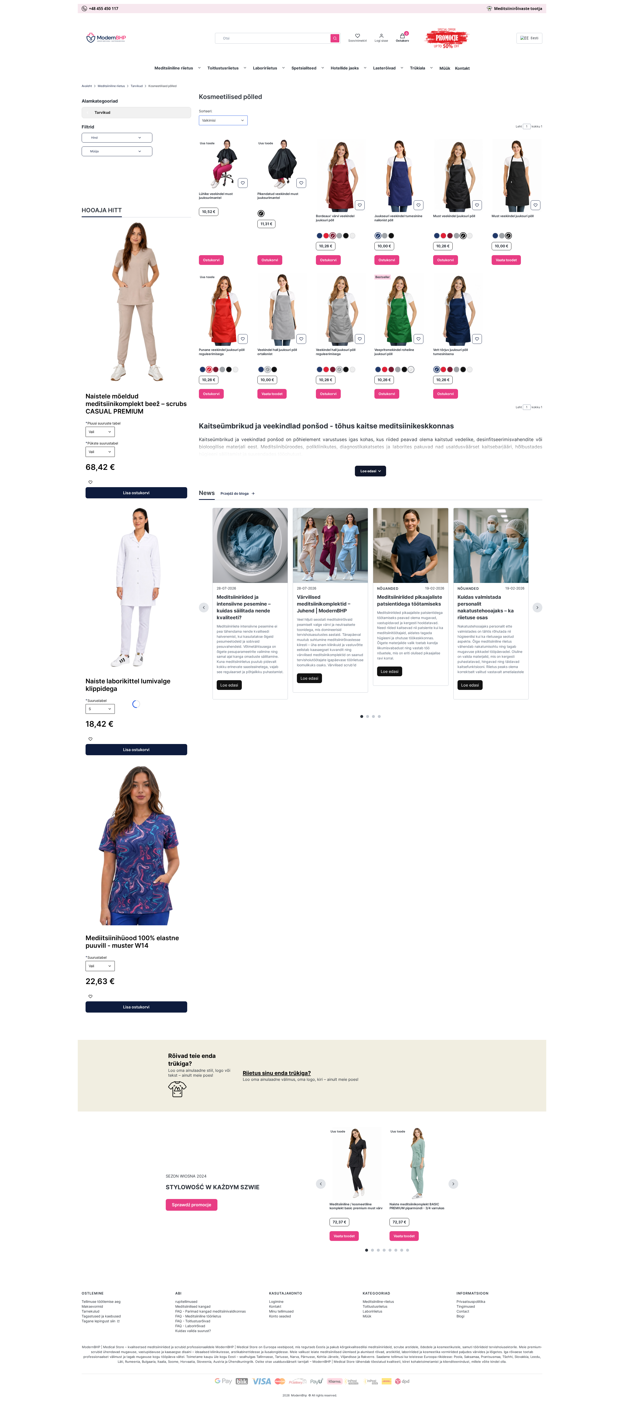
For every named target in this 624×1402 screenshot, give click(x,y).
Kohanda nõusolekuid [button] (363, 722)
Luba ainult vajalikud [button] (310, 722)
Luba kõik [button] (407, 722)
